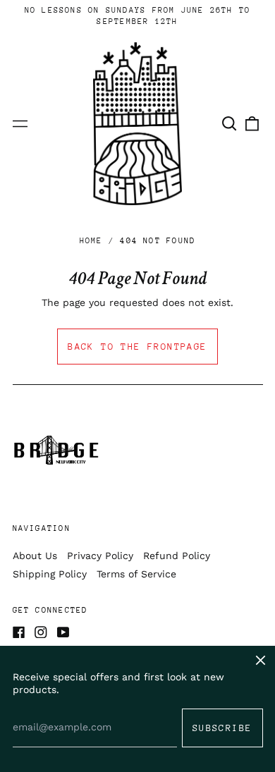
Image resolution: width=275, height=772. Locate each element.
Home (91, 240)
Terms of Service (136, 574)
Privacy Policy (100, 555)
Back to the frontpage (137, 346)
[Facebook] (19, 632)
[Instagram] (41, 632)
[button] (230, 124)
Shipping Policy (50, 574)
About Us (35, 555)
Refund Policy (176, 555)
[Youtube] (63, 632)
